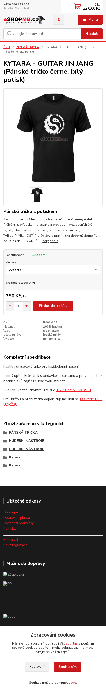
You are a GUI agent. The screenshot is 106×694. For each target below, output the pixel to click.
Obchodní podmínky (18, 523)
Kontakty (9, 528)
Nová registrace (15, 545)
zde (73, 683)
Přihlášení (10, 539)
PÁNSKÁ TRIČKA (27, 47)
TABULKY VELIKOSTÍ (73, 390)
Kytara (14, 457)
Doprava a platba (16, 517)
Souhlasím (67, 666)
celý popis (50, 241)
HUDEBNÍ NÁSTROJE (26, 441)
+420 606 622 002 (16, 4)
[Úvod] (24, 19)
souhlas (72, 643)
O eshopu (10, 512)
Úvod (6, 47)
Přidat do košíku (53, 305)
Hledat (91, 33)
